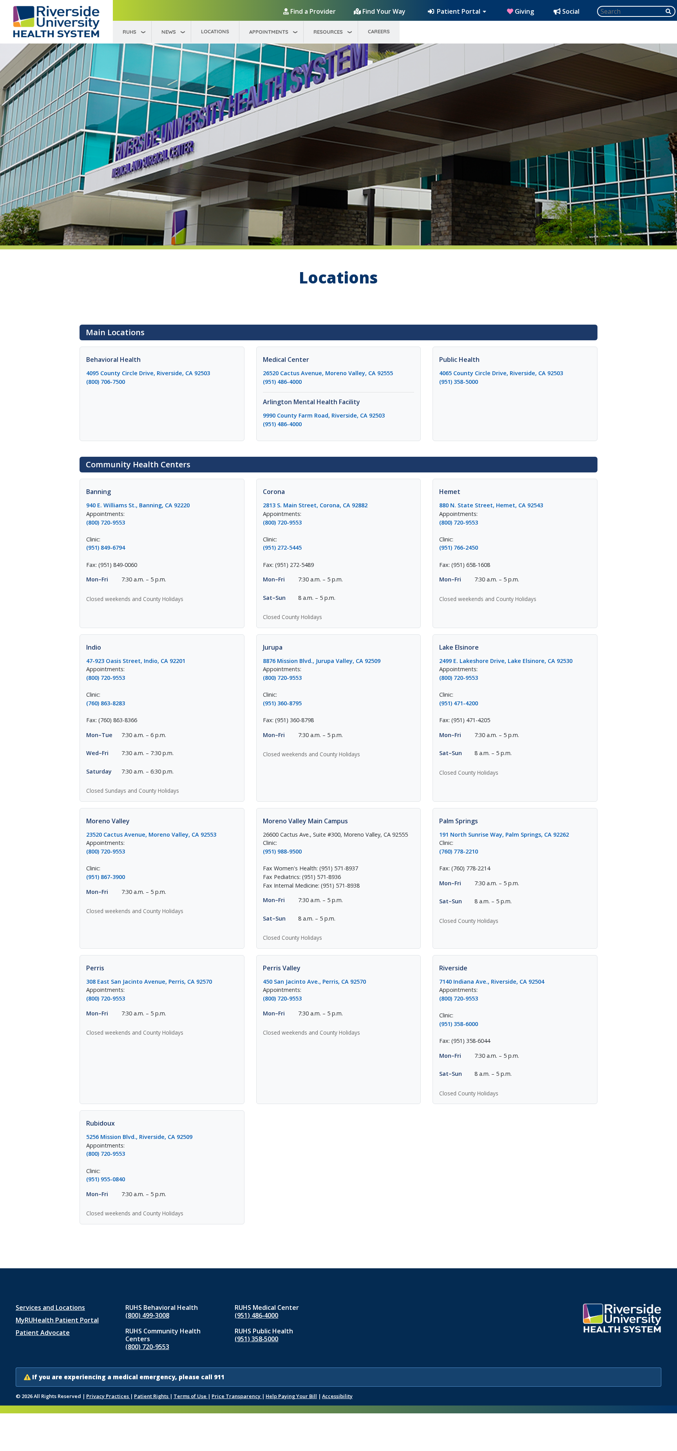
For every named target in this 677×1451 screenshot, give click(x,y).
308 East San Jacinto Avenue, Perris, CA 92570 (162, 981)
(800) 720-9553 (105, 522)
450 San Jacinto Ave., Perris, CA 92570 (339, 981)
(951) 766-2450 (458, 547)
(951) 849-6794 (105, 547)
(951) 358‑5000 (256, 1339)
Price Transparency (237, 1396)
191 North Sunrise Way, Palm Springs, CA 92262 (515, 834)
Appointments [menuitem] (268, 32)
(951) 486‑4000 (256, 1315)
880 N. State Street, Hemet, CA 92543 (515, 505)
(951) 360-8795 (282, 703)
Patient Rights (152, 1396)
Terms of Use (191, 1396)
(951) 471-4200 (458, 703)
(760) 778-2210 (458, 851)
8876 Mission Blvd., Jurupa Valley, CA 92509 (339, 661)
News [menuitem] (168, 32)
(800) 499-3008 (147, 1315)
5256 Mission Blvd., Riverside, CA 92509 (162, 1136)
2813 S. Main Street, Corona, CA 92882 (339, 505)
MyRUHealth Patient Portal (57, 1320)
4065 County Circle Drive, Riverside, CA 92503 (515, 373)
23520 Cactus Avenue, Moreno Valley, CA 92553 (162, 834)
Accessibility (337, 1396)
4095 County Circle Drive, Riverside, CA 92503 (162, 373)
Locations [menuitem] (215, 31)
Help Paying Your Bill (291, 1396)
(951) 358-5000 (458, 381)
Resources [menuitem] (328, 32)
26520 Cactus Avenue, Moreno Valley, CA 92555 (339, 373)
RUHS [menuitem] (129, 32)
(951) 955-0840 (105, 1179)
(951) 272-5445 (282, 547)
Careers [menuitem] (379, 31)
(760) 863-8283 (105, 703)
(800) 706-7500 (105, 381)
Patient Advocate (43, 1332)
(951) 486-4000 (282, 381)
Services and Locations (50, 1307)
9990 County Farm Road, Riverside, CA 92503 (339, 415)
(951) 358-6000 (458, 1024)
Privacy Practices (108, 1396)
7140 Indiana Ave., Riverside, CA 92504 (515, 981)
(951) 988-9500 (282, 851)
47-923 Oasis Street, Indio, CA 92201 (162, 661)
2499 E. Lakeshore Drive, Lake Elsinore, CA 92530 (515, 661)
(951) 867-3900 (105, 877)
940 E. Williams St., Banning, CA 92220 (162, 505)
